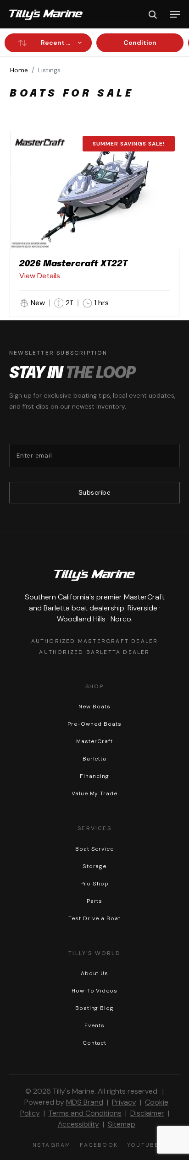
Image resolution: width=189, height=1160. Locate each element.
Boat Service (94, 848)
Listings (49, 70)
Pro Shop (94, 883)
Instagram (50, 1145)
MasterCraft (94, 741)
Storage (95, 866)
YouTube (143, 1145)
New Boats (94, 706)
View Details (39, 276)
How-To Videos (94, 990)
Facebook (99, 1145)
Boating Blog (94, 1008)
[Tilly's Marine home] (46, 15)
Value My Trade (94, 793)
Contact (95, 1043)
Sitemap (121, 1124)
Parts (95, 901)
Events (94, 1025)
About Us (95, 973)
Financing (94, 776)
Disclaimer (147, 1113)
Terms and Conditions (85, 1113)
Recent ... (55, 42)
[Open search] (153, 14)
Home (19, 70)
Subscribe (94, 492)
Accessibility (78, 1124)
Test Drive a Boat (94, 918)
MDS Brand (84, 1102)
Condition (139, 42)
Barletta (95, 758)
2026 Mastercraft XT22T (73, 264)
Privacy (124, 1102)
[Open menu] (175, 14)
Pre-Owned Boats (94, 724)
